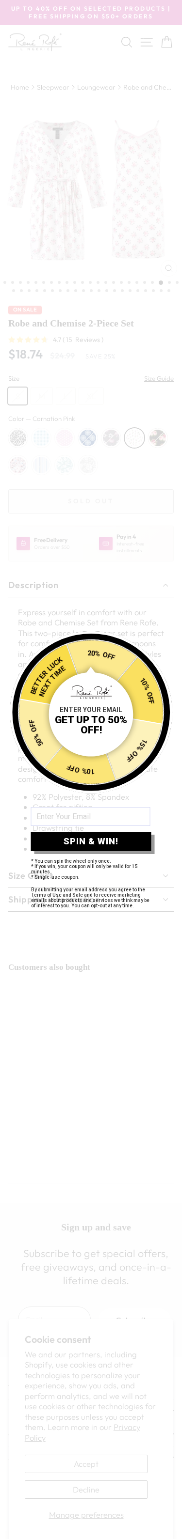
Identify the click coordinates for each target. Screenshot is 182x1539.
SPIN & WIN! (91, 841)
